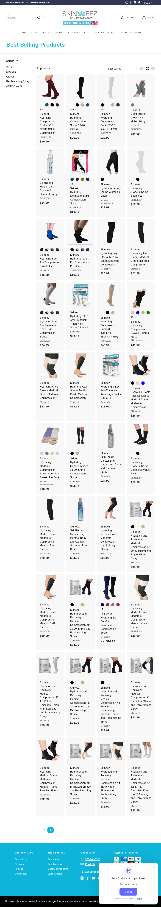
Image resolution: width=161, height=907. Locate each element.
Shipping (19, 864)
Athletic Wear (14, 86)
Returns (18, 868)
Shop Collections (52, 33)
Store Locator (54, 873)
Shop (34, 33)
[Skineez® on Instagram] (82, 878)
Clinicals (74, 33)
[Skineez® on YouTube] (93, 878)
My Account (20, 873)
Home (23, 33)
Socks (10, 67)
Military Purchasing (57, 868)
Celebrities (53, 859)
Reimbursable (55, 864)
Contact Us (20, 859)
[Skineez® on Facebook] (87, 878)
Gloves (10, 76)
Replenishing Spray (18, 81)
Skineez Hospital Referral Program (117, 33)
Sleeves (11, 72)
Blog (87, 33)
